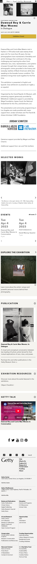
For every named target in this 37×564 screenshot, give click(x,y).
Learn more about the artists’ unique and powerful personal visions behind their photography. (15, 289)
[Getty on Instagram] (17, 455)
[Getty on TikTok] (23, 455)
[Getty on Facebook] (4, 455)
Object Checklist (7, 385)
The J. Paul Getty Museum (18, 1)
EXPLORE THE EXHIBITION (16, 252)
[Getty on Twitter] (10, 455)
